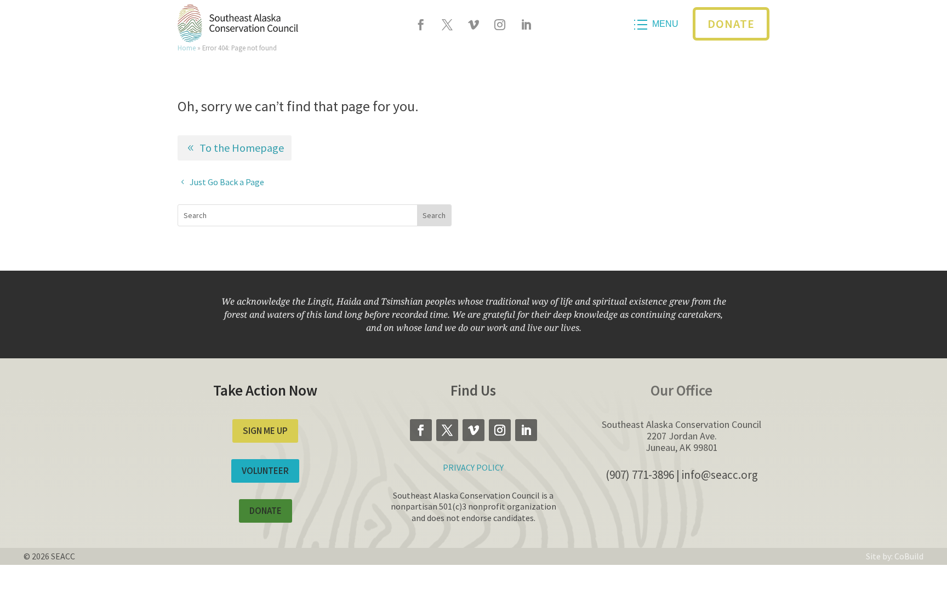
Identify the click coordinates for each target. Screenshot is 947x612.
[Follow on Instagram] (500, 25)
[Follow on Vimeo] (473, 25)
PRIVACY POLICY (473, 467)
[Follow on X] (447, 25)
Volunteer (265, 471)
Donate (731, 23)
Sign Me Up (265, 431)
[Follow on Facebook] (421, 25)
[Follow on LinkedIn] (526, 25)
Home (187, 47)
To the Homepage (241, 148)
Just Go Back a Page (227, 181)
